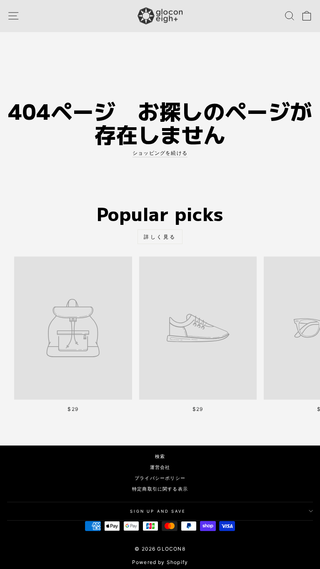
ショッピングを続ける (160, 153)
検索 (160, 456)
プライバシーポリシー (160, 478)
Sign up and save (158, 511)
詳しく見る (160, 237)
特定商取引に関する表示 (160, 489)
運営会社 (160, 467)
